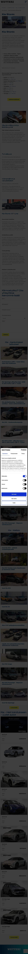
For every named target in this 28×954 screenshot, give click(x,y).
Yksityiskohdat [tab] (14, 453)
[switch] (25, 480)
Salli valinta (14, 498)
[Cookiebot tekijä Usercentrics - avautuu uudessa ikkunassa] (21, 450)
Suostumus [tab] (5, 453)
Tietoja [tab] (23, 453)
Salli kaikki (14, 494)
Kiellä (14, 502)
